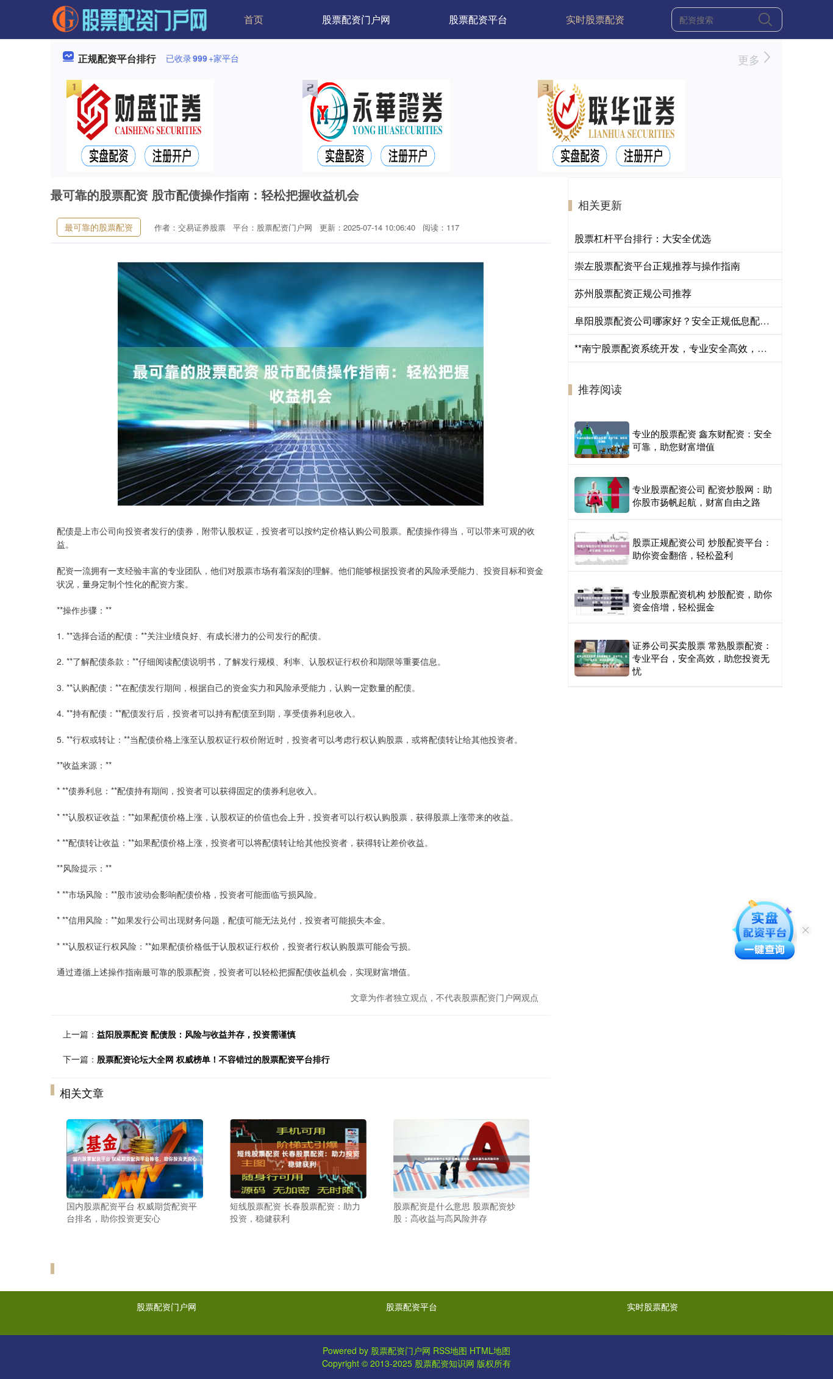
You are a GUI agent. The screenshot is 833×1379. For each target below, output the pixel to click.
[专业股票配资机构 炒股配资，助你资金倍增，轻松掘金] (601, 600)
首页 (253, 19)
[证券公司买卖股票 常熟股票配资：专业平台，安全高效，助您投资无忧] (601, 658)
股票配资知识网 (444, 1363)
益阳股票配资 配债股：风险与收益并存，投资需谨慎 (196, 1034)
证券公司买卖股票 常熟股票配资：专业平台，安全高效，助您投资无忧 (702, 658)
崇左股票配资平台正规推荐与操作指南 (657, 266)
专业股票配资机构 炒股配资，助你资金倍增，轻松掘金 (702, 600)
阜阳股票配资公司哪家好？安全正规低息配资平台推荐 (691, 320)
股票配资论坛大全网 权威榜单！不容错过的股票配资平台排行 (213, 1059)
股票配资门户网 (356, 19)
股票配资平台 (478, 19)
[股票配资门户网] (130, 18)
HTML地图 (490, 1350)
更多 (750, 59)
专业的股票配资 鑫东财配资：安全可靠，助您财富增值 (702, 440)
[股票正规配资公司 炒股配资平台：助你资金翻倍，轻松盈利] (601, 548)
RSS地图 (450, 1350)
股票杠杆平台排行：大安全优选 (642, 238)
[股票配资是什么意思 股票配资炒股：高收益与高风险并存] (461, 1158)
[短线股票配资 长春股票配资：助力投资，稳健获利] (298, 1158)
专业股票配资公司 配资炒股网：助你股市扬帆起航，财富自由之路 (702, 495)
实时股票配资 (595, 19)
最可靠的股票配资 (99, 227)
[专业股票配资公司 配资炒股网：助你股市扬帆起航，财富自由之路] (601, 495)
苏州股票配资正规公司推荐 (633, 293)
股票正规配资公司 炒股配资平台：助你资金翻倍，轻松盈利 (702, 548)
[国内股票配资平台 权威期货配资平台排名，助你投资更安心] (134, 1158)
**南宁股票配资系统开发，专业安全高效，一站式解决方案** (703, 348)
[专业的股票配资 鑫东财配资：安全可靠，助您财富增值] (601, 439)
